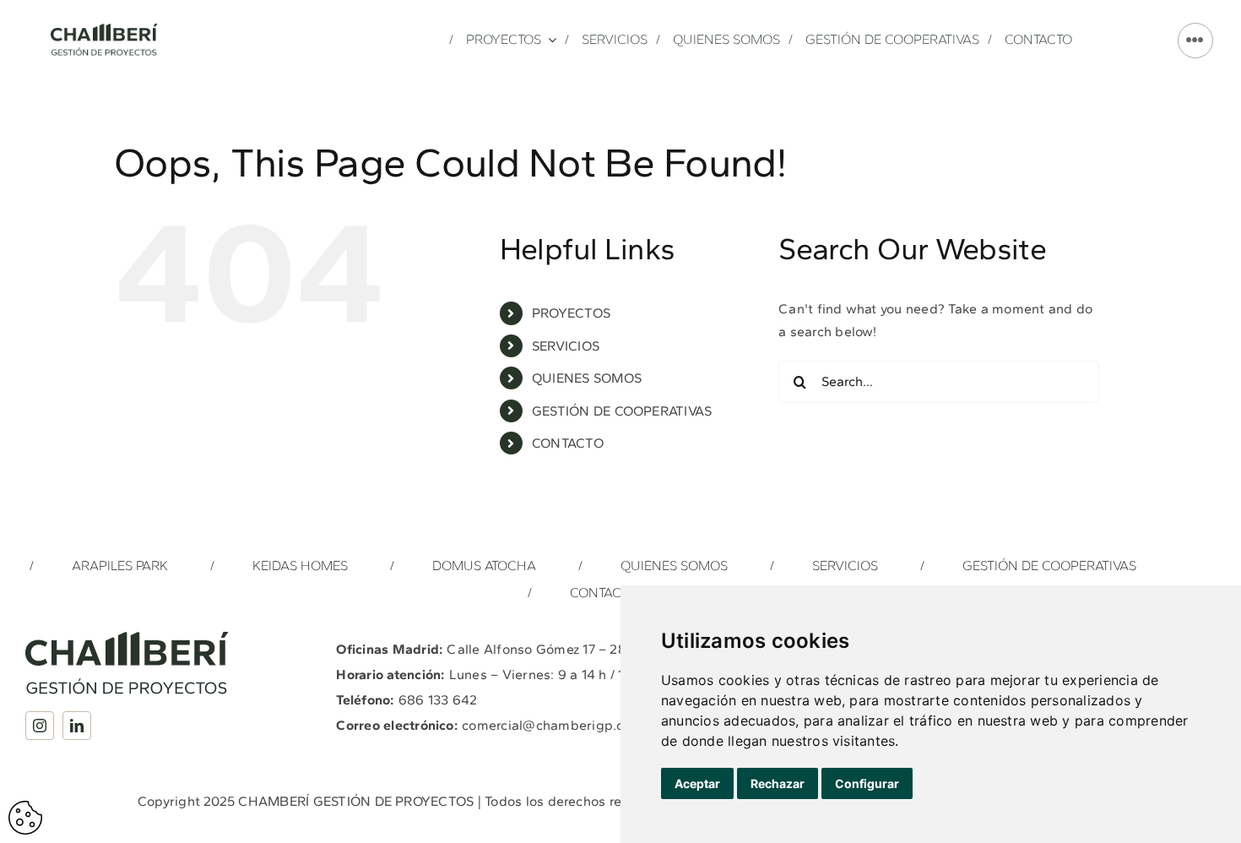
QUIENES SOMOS (587, 378)
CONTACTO (568, 443)
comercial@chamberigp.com (552, 725)
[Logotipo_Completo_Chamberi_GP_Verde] (104, 30)
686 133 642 (438, 700)
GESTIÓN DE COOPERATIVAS (622, 411)
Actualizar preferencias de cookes (25, 818)
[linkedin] (76, 725)
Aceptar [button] (697, 783)
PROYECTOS (571, 313)
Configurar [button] (867, 783)
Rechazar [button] (778, 783)
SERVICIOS (565, 346)
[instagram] (39, 725)
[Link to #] (1195, 40)
